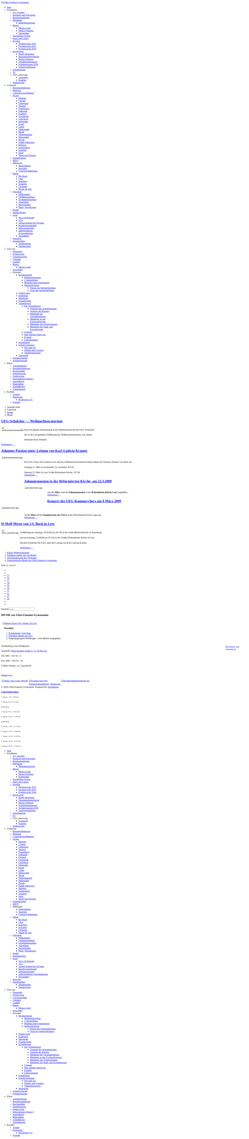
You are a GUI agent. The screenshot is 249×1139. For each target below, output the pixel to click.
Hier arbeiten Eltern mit (35, 334)
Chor (20, 179)
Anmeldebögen (20, 366)
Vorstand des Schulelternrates (43, 308)
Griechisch (23, 119)
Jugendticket (18, 381)
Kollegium (23, 295)
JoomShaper (53, 687)
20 (8, 588)
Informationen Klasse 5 (23, 379)
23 (8, 596)
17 (8, 580)
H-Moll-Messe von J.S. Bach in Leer (28, 524)
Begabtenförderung (21, 88)
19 (8, 586)
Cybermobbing (31, 280)
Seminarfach (24, 147)
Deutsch (22, 106)
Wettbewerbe (19, 82)
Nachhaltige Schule (21, 36)
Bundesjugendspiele (27, 225)
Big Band (22, 176)
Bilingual (17, 90)
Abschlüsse (23, 202)
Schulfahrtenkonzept (27, 62)
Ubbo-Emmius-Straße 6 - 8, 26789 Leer (29, 651)
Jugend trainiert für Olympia (31, 223)
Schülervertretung (26, 345)
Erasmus (22, 80)
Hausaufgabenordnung (28, 56)
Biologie (22, 98)
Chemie (22, 101)
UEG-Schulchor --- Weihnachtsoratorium (32, 421)
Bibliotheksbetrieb (26, 23)
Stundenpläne (19, 241)
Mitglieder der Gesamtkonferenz (38, 315)
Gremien (28, 332)
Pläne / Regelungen (27, 207)
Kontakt (28, 337)
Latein (21, 127)
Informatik (23, 121)
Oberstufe (17, 192)
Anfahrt (16, 394)
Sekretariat (23, 355)
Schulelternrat (24, 303)
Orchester (22, 186)
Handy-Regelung (26, 54)
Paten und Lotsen (21, 38)
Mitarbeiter (23, 298)
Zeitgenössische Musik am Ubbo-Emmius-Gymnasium (32, 560)
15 (8, 575)
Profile (16, 210)
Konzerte (22, 184)
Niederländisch (25, 134)
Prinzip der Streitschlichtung (43, 288)
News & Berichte (26, 218)
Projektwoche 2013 (27, 43)
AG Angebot (18, 12)
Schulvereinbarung (27, 67)
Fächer (16, 95)
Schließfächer (19, 386)
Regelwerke (18, 51)
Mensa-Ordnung (25, 30)
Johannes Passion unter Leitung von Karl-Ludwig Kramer (44, 451)
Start (9, 7)
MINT (16, 160)
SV (14, 72)
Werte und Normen (27, 155)
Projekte (16, 41)
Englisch (22, 114)
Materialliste (18, 384)
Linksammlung (31, 340)
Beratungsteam (25, 275)
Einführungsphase (26, 197)
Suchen (4, 609)
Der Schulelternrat (32, 306)
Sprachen (22, 168)
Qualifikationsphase (27, 199)
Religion (22, 145)
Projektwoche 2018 (27, 49)
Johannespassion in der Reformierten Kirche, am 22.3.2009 (68, 481)
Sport (20, 153)
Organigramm (24, 301)
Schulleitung (24, 342)
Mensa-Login (24, 28)
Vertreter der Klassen (39, 311)
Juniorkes (22, 181)
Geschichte (23, 116)
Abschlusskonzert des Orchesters (22, 558)
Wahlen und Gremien (34, 350)
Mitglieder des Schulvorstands (43, 324)
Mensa (16, 25)
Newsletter (17, 269)
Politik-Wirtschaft (26, 142)
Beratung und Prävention (24, 15)
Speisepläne (23, 33)
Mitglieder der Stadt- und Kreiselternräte (41, 328)
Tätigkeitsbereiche (32, 353)
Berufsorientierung (21, 17)
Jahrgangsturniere (26, 228)
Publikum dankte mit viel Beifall (21, 555)
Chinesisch (23, 103)
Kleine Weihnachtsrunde (18, 552)
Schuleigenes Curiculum (20, 633)
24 (8, 599)
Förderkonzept (19, 158)
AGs (20, 220)
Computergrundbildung (23, 93)
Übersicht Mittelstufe (27, 171)
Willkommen (24, 194)
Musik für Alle (25, 189)
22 (8, 593)
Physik (21, 140)
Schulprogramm (20, 360)
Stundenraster (24, 246)
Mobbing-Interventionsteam (36, 282)
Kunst (21, 124)
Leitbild (16, 262)
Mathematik (23, 129)
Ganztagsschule (20, 256)
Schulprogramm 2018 (28, 64)
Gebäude (17, 259)
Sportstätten (23, 236)
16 (8, 578)
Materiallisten (24, 166)
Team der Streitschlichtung (42, 290)
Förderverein (18, 254)
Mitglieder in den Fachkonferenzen (38, 320)
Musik (21, 132)
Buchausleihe (24, 205)
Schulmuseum (19, 69)
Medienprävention (32, 277)
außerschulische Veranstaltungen (25, 232)
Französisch (23, 108)
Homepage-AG (25, 399)
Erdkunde (22, 111)
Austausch (23, 77)
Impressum (18, 397)
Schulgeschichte (20, 358)
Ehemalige (17, 251)
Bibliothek (17, 20)
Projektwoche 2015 (27, 46)
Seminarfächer (19, 212)
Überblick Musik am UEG (21, 636)
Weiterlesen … (8, 444)
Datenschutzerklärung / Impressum (44, 684)
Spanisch (22, 150)
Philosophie (23, 137)
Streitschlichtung (31, 285)
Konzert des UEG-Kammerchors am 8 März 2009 (84, 501)
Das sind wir (30, 347)
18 (8, 583)
